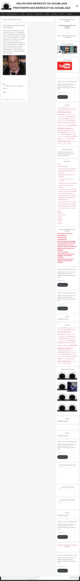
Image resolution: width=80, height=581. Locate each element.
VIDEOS (22, 14)
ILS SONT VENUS (38, 14)
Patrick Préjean (63, 136)
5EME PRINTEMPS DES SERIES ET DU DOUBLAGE (14, 99)
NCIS (73, 134)
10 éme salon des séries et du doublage (67, 201)
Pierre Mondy (69, 136)
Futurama (71, 116)
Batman (65, 108)
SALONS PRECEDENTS (12, 14)
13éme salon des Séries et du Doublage (67, 189)
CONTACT (62, 14)
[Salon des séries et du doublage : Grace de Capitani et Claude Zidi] (72, 408)
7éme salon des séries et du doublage (67, 208)
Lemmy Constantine (63, 252)
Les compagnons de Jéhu (72, 350)
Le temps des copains (73, 132)
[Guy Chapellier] (62, 376)
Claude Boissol (67, 109)
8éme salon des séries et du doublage (67, 205)
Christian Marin (60, 109)
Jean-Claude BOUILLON (63, 120)
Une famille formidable (64, 143)
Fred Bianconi (62, 116)
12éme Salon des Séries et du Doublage (67, 191)
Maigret (67, 134)
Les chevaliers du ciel (65, 125)
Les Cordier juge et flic (61, 132)
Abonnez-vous (62, 97)
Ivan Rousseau (71, 118)
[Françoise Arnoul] (72, 397)
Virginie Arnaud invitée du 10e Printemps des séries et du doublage (65, 260)
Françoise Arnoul (62, 237)
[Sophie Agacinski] (62, 408)
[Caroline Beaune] (62, 397)
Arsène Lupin (60, 107)
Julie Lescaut (66, 122)
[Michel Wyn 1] (72, 376)
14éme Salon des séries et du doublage (67, 183)
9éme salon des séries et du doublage (67, 203)
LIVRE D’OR (29, 14)
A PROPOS (69, 14)
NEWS (2, 14)
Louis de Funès (59, 134)
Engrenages (60, 114)
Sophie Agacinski (63, 141)
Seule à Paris (71, 138)
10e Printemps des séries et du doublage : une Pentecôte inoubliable (66, 255)
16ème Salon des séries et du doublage (67, 168)
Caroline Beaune (61, 235)
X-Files (69, 143)
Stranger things (72, 141)
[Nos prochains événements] (72, 387)
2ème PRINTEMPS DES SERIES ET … (66, 193)
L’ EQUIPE (47, 14)
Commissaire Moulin (64, 112)
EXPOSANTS (54, 14)
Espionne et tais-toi (67, 114)
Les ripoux (68, 132)
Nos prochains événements (65, 233)
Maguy (63, 134)
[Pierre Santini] (62, 387)
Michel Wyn (70, 134)
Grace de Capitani (64, 118)
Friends (66, 336)
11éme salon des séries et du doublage (67, 195)
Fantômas (71, 114)
